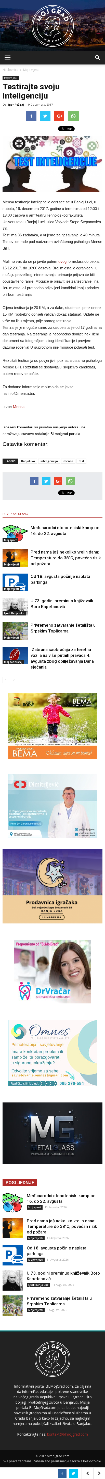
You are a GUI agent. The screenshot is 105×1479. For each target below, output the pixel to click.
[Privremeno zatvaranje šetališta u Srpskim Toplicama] (15, 631)
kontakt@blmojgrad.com (67, 1434)
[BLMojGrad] (53, 23)
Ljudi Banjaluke (14, 613)
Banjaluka (28, 461)
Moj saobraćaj (13, 662)
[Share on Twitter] (73, 1473)
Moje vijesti (31, 70)
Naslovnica (10, 70)
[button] (98, 57)
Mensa (18, 406)
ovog (62, 261)
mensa (68, 461)
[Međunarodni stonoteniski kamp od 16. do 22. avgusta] (15, 533)
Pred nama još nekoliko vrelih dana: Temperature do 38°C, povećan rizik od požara (66, 557)
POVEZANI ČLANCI (16, 514)
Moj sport (10, 540)
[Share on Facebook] (62, 1473)
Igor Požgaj (16, 104)
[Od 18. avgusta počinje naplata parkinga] (15, 582)
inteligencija (49, 461)
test (81, 461)
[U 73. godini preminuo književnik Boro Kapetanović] (15, 606)
